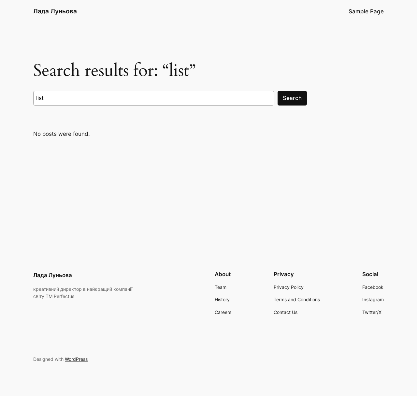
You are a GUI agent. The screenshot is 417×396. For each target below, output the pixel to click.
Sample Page (366, 11)
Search (292, 98)
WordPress (76, 359)
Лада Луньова (55, 11)
